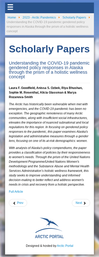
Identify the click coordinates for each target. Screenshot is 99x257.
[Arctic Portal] (49, 227)
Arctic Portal (65, 246)
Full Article (16, 191)
